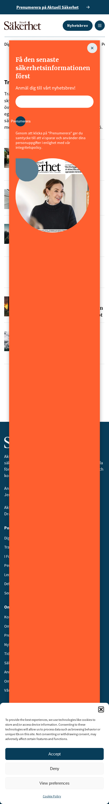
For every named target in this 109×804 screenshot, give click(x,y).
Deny (54, 768)
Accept (54, 754)
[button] (101, 709)
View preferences (54, 783)
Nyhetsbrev (77, 25)
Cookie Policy (52, 796)
